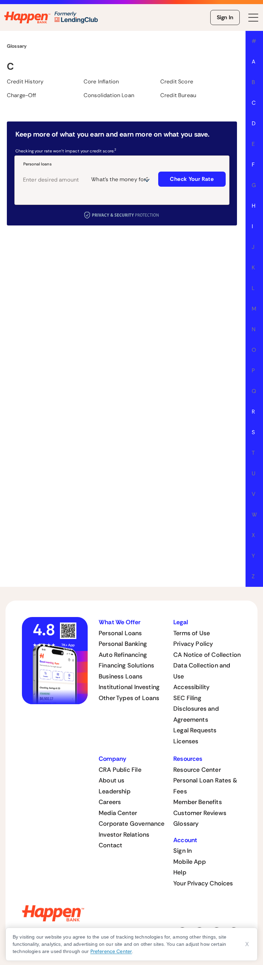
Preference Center (111, 951)
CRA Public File (120, 770)
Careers (110, 802)
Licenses (185, 741)
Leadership (114, 791)
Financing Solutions (126, 665)
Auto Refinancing (123, 655)
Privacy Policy (193, 644)
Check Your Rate (192, 179)
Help (179, 872)
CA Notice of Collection (207, 655)
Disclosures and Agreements (196, 714)
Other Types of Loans (129, 698)
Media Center (118, 813)
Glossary (186, 823)
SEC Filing (187, 698)
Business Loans (121, 676)
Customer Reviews (199, 813)
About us (111, 780)
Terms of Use (191, 633)
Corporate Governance (132, 823)
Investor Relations (124, 834)
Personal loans (37, 164)
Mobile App (189, 862)
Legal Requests (195, 730)
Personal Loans (120, 633)
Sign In (225, 17)
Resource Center (197, 770)
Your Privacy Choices (203, 883)
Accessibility (191, 687)
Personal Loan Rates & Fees (205, 785)
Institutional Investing (129, 687)
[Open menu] (253, 17)
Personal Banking (123, 644)
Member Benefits (197, 802)
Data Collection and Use (201, 671)
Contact (110, 845)
